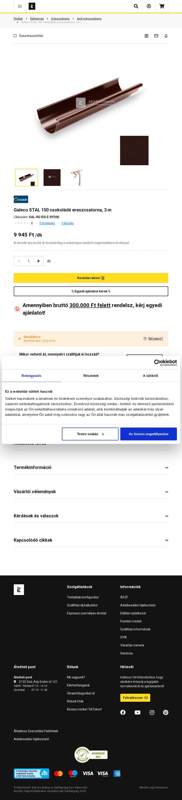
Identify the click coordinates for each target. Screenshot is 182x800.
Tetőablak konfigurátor (83, 597)
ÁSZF (124, 597)
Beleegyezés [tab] (31, 376)
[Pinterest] (165, 712)
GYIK (123, 637)
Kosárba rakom (89, 278)
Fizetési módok (131, 621)
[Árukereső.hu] (91, 754)
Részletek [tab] (91, 376)
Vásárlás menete (132, 645)
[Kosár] (161, 6)
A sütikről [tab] (150, 376)
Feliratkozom (133, 697)
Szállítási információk (135, 629)
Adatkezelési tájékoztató (138, 605)
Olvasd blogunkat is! (81, 693)
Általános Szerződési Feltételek (36, 731)
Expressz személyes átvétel (86, 613)
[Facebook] (123, 712)
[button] (20, 6)
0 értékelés (47, 223)
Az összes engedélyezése (148, 434)
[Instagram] (152, 712)
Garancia (126, 653)
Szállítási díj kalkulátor (82, 605)
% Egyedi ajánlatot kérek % (91, 291)
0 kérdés (68, 223)
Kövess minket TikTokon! (84, 709)
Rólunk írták (75, 701)
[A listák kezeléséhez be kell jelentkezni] (149, 35)
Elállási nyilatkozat (133, 613)
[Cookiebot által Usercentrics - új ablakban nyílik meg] (157, 363)
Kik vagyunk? (76, 677)
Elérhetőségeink (78, 685)
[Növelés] (38, 261)
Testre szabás (87, 434)
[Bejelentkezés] (148, 6)
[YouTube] (137, 712)
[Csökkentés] (19, 261)
